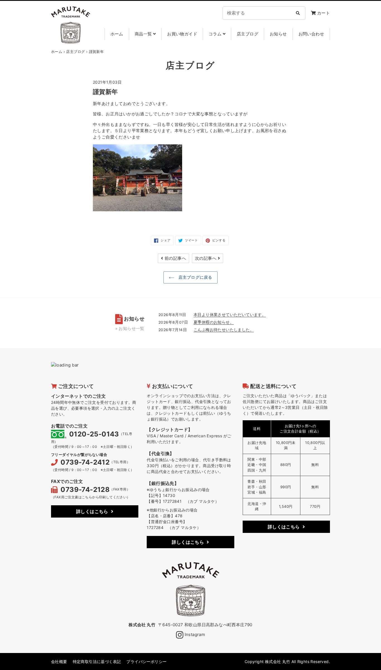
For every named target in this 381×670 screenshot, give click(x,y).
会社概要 (59, 661)
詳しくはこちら (92, 511)
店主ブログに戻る (194, 277)
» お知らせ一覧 (129, 328)
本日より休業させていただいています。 (230, 314)
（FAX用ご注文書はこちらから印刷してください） (90, 497)
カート (323, 13)
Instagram (194, 634)
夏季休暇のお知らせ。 (214, 322)
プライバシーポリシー (146, 661)
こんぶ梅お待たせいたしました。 (224, 329)
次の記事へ (205, 258)
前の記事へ (175, 258)
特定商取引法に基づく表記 (97, 661)
